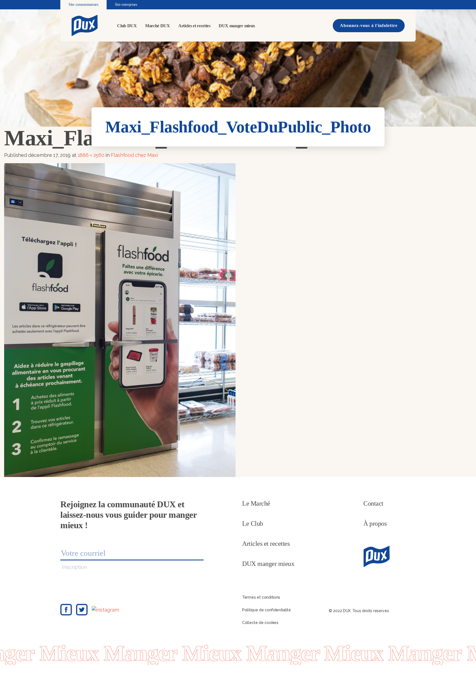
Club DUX (127, 25)
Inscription (74, 567)
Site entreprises (126, 4)
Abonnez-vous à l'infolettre (368, 25)
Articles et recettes (194, 25)
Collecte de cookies (260, 622)
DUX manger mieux (237, 25)
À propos (374, 523)
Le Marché (256, 503)
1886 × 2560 (91, 155)
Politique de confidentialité (266, 610)
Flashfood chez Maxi (134, 155)
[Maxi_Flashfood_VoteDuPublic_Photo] (120, 320)
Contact (373, 503)
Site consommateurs (83, 4)
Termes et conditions (261, 597)
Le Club (252, 523)
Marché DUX (157, 25)
